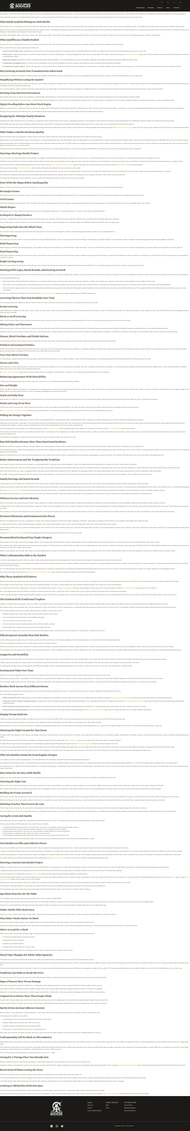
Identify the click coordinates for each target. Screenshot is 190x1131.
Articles (89, 1108)
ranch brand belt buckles (14, 490)
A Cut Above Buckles (24, 168)
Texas (107, 1108)
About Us (159, 7)
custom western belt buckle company (62, 165)
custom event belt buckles (96, 710)
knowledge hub (122, 165)
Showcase (150, 7)
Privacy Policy (128, 1105)
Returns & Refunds (130, 1111)
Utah (107, 1105)
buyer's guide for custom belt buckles (14, 410)
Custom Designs (140, 7)
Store (167, 7)
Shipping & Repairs (130, 1108)
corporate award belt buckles (135, 701)
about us (48, 1052)
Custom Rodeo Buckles (94, 1111)
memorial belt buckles (15, 533)
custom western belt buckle (124, 127)
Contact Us (176, 7)
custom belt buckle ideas (48, 293)
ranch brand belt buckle (132, 54)
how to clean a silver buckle (128, 1065)
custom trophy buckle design (120, 698)
